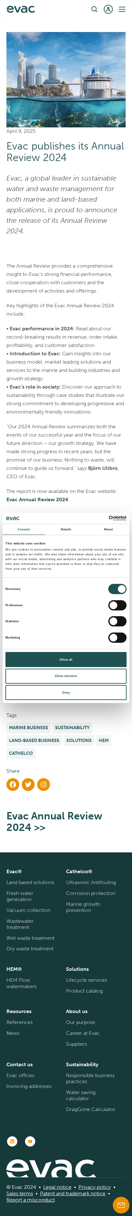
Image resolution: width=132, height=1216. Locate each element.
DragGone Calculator (90, 1109)
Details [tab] (66, 529)
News (13, 1033)
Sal (9, 1193)
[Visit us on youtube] (30, 1141)
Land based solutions (30, 882)
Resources (18, 1011)
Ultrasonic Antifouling (91, 882)
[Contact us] (121, 1205)
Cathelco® (79, 871)
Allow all (66, 659)
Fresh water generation (19, 896)
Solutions (79, 740)
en (62, 8)
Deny (66, 692)
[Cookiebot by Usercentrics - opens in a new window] (98, 518)
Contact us (19, 1064)
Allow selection (66, 676)
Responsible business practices (90, 1078)
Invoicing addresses (29, 1086)
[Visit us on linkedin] (12, 1141)
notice (63, 1187)
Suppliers (76, 1044)
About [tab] (108, 529)
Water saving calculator (80, 1095)
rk (87, 1193)
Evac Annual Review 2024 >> (54, 821)
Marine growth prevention (83, 907)
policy (103, 1187)
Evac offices (20, 1075)
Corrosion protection (90, 893)
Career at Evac (83, 1033)
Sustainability (72, 727)
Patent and (52, 1193)
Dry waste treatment (30, 949)
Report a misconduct (30, 1200)
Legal (49, 1187)
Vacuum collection (28, 910)
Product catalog (84, 991)
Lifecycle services (86, 980)
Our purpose (80, 1022)
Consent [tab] (24, 529)
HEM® (14, 969)
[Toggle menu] (122, 9)
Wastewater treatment (20, 924)
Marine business (28, 727)
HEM (104, 740)
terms (25, 1193)
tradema (74, 1193)
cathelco (21, 753)
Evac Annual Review (30, 499)
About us (76, 1011)
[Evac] (21, 9)
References (19, 1022)
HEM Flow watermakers (21, 983)
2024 (61, 499)
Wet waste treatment (30, 938)
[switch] (117, 605)
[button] (94, 9)
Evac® (14, 871)
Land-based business (34, 740)
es (15, 1193)
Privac (85, 1187)
